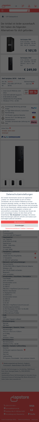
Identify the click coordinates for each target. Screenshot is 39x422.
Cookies (23, 228)
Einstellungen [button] (19, 225)
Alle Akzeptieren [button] (19, 222)
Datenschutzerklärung (12, 228)
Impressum (30, 228)
